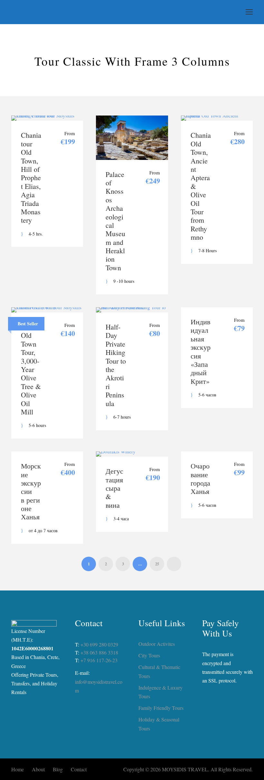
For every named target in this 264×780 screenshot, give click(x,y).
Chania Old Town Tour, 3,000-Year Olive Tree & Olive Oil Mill (31, 369)
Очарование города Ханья (200, 478)
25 (157, 564)
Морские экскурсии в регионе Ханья (31, 491)
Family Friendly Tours (161, 707)
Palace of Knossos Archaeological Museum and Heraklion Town (115, 221)
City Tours (149, 655)
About (38, 769)
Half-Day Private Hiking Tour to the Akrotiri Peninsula (116, 365)
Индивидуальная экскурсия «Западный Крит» (201, 351)
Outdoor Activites (156, 643)
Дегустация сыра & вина (114, 488)
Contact (79, 769)
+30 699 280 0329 (99, 644)
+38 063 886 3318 (99, 652)
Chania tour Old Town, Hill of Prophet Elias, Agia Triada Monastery (31, 177)
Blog (58, 769)
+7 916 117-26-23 (99, 660)
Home (17, 769)
